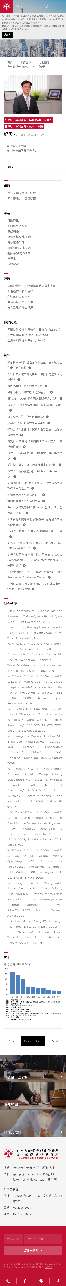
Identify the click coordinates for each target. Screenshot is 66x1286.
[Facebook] (24, 1281)
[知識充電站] (33, 1123)
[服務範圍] (33, 1095)
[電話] (8, 1281)
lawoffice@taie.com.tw (28, 1180)
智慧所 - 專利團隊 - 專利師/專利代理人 (28, 120)
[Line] (41, 1281)
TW (17, 6)
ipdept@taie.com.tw (27, 1174)
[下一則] (57, 1041)
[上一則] (9, 1041)
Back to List (33, 1041)
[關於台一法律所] (33, 1068)
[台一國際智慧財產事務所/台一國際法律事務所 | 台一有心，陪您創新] (6, 6)
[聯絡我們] (58, 1281)
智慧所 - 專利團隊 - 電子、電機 (24, 126)
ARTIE (48, 1267)
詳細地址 (48, 1168)
